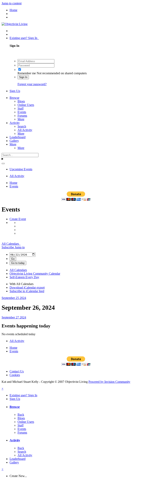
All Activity (25, 130)
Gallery (14, 140)
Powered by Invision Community (109, 381)
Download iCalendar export (27, 287)
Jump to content (12, 3)
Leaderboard (18, 137)
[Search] (3, 163)
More (21, 119)
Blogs (21, 101)
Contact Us (17, 371)
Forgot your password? (32, 84)
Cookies (15, 375)
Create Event (18, 219)
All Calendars (11, 243)
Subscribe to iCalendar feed (27, 291)
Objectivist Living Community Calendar (35, 273)
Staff (21, 108)
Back (21, 414)
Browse (14, 97)
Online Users (26, 105)
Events (22, 112)
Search (22, 126)
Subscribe (8, 247)
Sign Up (15, 91)
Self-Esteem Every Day (24, 277)
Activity (15, 122)
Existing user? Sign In (24, 38)
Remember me (27, 73)
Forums (22, 115)
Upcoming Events (21, 169)
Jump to (20, 247)
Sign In (23, 77)
